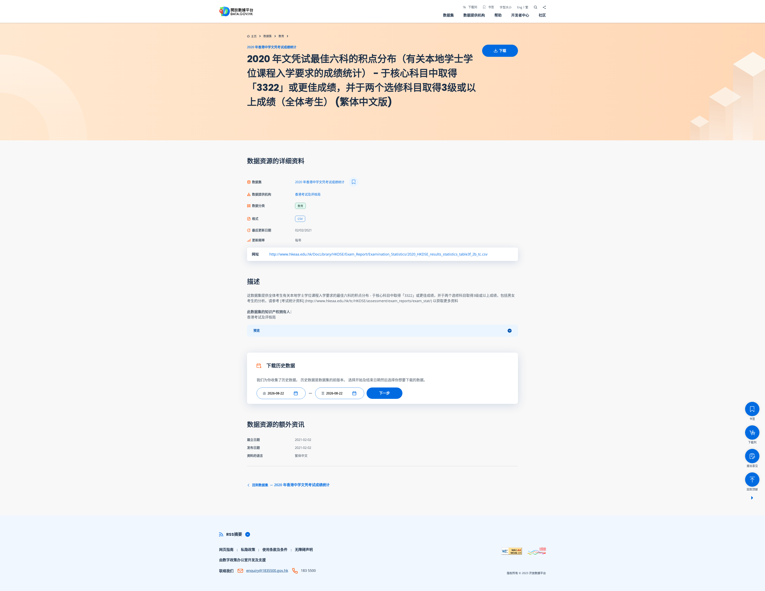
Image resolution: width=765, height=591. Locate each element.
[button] (296, 393)
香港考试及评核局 (308, 194)
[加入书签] (353, 182)
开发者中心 (520, 15)
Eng (519, 7)
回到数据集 (290, 485)
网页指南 (226, 549)
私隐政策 (248, 549)
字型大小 (506, 7)
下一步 (384, 393)
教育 (281, 36)
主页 (254, 36)
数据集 (448, 15)
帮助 (498, 15)
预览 (256, 330)
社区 (542, 15)
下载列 (472, 7)
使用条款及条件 (274, 549)
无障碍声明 (304, 549)
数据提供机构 (474, 15)
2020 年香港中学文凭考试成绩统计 (271, 47)
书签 (490, 7)
